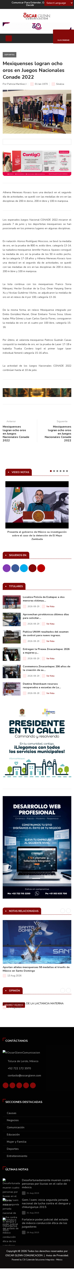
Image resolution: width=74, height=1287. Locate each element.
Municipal (11, 651)
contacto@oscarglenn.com (24, 1075)
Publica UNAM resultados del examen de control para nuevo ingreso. (46, 633)
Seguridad (11, 599)
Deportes (9, 54)
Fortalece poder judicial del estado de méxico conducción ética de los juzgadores (45, 1223)
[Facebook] (5, 1086)
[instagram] (33, 1086)
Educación (11, 634)
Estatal (10, 617)
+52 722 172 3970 (19, 1068)
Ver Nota (50, 606)
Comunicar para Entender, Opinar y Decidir (32, 4)
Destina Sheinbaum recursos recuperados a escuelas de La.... (42, 685)
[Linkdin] (19, 1086)
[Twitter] (12, 1086)
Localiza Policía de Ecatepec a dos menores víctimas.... (43, 598)
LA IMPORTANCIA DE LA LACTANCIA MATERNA (33, 1003)
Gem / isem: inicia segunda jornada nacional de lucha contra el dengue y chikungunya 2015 (46, 1203)
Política (10, 686)
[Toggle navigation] (9, 38)
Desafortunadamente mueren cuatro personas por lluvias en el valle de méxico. (46, 1183)
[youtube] (26, 1086)
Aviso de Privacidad (57, 1255)
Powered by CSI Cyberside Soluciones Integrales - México (37, 1259)
